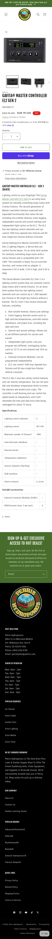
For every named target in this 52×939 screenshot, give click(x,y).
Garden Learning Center (16, 811)
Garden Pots (10, 722)
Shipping (5, 117)
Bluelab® (9, 849)
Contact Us (10, 804)
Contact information (27, 933)
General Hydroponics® (15, 855)
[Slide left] (3, 82)
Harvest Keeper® (13, 862)
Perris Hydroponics (16, 924)
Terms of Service (13, 900)
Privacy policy (44, 924)
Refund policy (31, 924)
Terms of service (20, 929)
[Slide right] (49, 82)
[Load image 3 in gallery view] (40, 82)
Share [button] (7, 516)
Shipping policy (35, 929)
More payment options (26, 163)
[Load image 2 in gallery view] (26, 82)
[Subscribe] (43, 574)
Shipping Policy (12, 893)
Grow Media (10, 735)
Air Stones (10, 709)
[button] (6, 14)
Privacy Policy (11, 880)
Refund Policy (11, 887)
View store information (16, 178)
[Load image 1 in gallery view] (12, 82)
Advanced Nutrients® (15, 829)
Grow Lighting (11, 728)
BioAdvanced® (12, 842)
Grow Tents (10, 742)
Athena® (9, 836)
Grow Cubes (10, 715)
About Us (9, 798)
